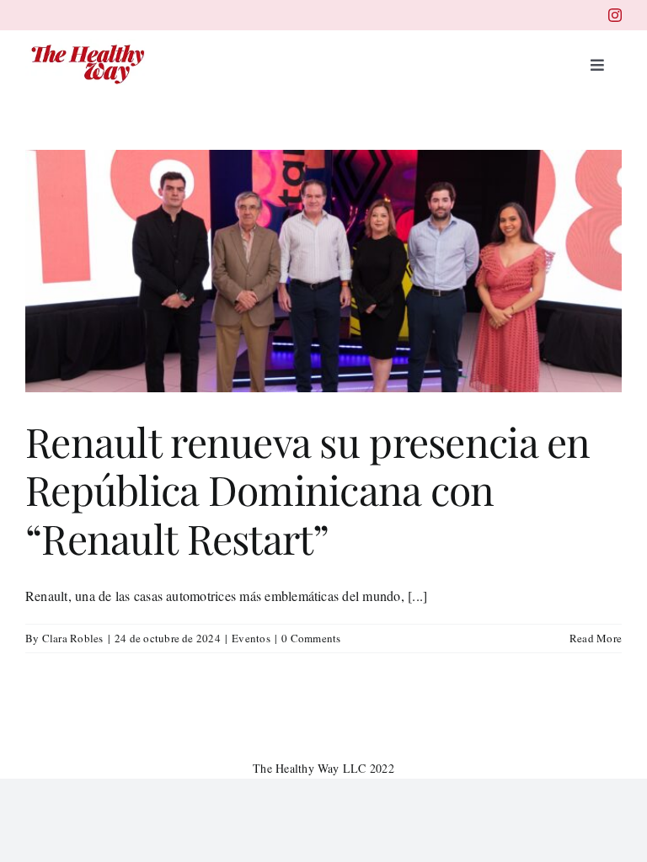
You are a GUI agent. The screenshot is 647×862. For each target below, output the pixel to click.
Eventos (251, 638)
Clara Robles (73, 638)
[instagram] (615, 15)
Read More (595, 638)
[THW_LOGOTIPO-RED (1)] (88, 45)
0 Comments (310, 638)
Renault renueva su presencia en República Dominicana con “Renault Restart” (308, 489)
